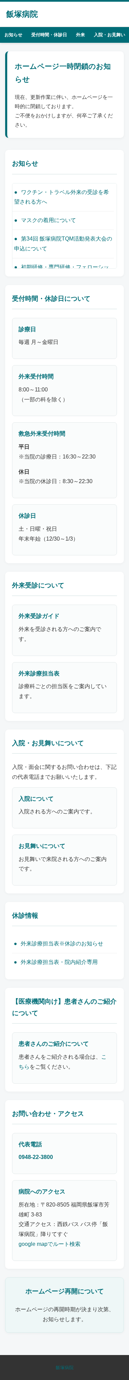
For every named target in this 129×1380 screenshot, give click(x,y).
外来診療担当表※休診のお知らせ (62, 943)
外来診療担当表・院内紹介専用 (59, 962)
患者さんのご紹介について (54, 1044)
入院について (36, 799)
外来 (80, 34)
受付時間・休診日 (49, 34)
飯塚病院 (22, 14)
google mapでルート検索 (49, 1244)
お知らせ (13, 34)
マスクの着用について (48, 220)
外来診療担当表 (39, 673)
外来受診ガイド (39, 616)
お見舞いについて (42, 846)
